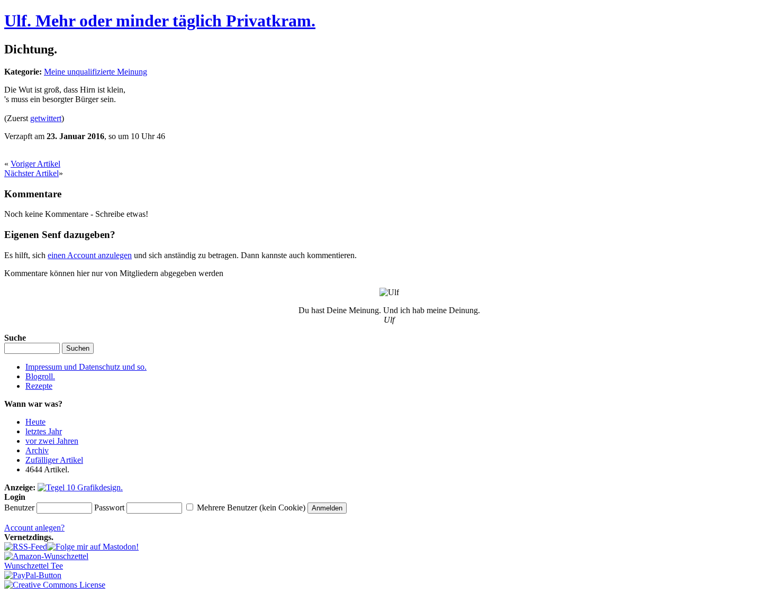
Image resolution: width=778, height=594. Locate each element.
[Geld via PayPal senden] (32, 575)
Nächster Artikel (31, 173)
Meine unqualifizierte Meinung (95, 71)
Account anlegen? (34, 527)
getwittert (45, 118)
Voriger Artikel (35, 163)
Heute (35, 421)
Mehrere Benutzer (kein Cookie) (251, 507)
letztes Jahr (43, 431)
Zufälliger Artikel (54, 459)
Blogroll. (40, 376)
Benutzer (19, 507)
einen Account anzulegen (90, 255)
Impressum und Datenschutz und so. (86, 366)
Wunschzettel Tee (33, 565)
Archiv (37, 450)
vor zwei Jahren (51, 440)
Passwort (109, 507)
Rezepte (38, 385)
